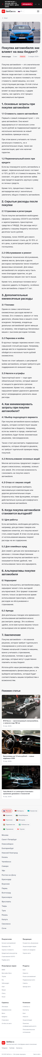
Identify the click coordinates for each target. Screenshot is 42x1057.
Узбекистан (24, 825)
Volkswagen (5, 983)
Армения (7, 815)
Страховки (5, 1020)
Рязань (5, 915)
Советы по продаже (29, 950)
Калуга (5, 919)
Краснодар (6, 879)
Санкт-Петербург (9, 839)
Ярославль (6, 901)
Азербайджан (22, 815)
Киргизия (7, 820)
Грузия (20, 829)
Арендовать (27, 4)
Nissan (4, 990)
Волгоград (6, 893)
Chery (3, 993)
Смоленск (6, 924)
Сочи (4, 928)
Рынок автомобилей (29, 976)
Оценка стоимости (8, 950)
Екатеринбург (8, 848)
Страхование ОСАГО (8, 956)
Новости (25, 973)
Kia (3, 980)
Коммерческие (6, 1010)
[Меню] (38, 11)
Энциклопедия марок (29, 946)
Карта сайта (36, 1054)
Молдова (20, 820)
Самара (5, 866)
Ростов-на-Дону (9, 875)
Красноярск (7, 897)
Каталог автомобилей (9, 943)
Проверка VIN (6, 946)
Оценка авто (27, 953)
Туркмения (8, 829)
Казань (5, 857)
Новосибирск (7, 844)
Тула (4, 910)
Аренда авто (27, 986)
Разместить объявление (30, 943)
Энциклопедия (27, 1020)
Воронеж (6, 884)
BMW (3, 970)
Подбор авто (6, 960)
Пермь (4, 888)
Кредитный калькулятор (9, 953)
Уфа (3, 870)
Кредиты (4, 1016)
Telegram (5, 1048)
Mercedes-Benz (7, 973)
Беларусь (19, 811)
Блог (6, 18)
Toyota (4, 976)
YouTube (11, 1048)
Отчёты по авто (7, 1023)
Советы (25, 983)
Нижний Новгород (10, 853)
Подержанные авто (29, 980)
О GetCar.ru (26, 1006)
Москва (5, 835)
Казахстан (32, 811)
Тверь (4, 906)
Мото (3, 1013)
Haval (3, 997)
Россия (7, 811)
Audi (3, 986)
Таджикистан (9, 825)
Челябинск (6, 862)
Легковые (5, 1006)
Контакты (26, 1010)
